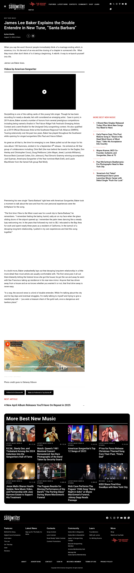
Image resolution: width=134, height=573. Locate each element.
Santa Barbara (17, 376)
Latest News (62, 4)
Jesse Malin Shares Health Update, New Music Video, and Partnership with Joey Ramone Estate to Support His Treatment (20, 492)
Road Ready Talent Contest (56, 538)
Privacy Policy (107, 561)
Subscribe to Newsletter (76, 535)
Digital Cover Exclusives (12, 535)
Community (83, 4)
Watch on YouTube (117, 535)
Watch (31, 10)
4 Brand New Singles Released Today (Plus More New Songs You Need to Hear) (110, 125)
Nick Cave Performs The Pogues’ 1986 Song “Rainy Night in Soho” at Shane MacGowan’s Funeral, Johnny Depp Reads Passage (81, 493)
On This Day (8, 544)
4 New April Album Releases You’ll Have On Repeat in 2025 (37, 405)
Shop (91, 4)
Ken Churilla (10, 34)
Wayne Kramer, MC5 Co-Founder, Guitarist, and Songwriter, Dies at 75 (107, 153)
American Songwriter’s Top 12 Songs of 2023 (81, 450)
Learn (96, 4)
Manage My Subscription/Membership (77, 553)
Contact (48, 561)
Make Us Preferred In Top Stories (39, 392)
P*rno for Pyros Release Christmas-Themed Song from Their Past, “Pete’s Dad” (111, 452)
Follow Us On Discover (13, 392)
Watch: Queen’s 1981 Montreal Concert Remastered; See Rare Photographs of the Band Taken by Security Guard (49, 454)
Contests (73, 4)
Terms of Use (90, 561)
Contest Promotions (54, 541)
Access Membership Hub (76, 549)
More (113, 528)
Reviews (102, 481)
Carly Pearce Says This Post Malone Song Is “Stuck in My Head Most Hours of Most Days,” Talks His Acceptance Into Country (109, 139)
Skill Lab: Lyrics (94, 535)
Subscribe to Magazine (76, 532)
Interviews (7, 538)
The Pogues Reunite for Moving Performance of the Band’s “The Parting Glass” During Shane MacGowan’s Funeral (51, 492)
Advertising (36, 561)
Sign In (59, 561)
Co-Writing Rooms (95, 538)
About (23, 561)
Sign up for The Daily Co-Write (33, 533)
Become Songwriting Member (75, 545)
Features (52, 4)
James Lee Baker (8, 376)
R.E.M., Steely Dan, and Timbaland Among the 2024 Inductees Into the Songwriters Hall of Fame (20, 452)
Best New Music (10, 18)
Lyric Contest (51, 535)
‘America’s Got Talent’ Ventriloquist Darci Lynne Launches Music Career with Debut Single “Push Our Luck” (109, 177)
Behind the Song (9, 532)
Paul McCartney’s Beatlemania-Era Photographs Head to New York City (110, 164)
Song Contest (51, 532)
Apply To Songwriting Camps (75, 539)
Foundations (93, 532)
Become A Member (74, 561)
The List (7, 541)
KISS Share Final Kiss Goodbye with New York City (113, 485)
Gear (6, 548)
